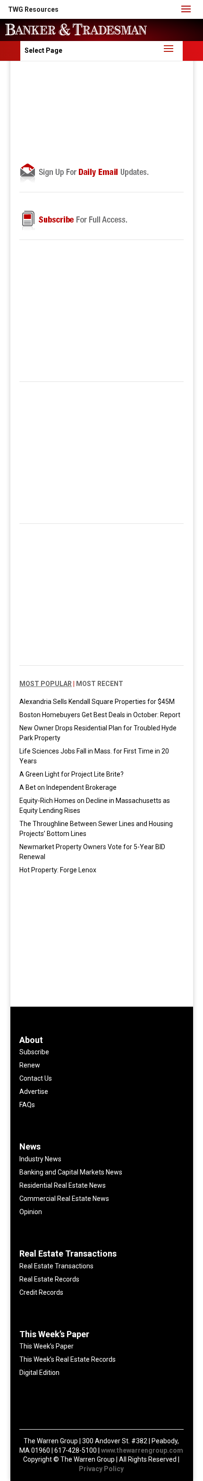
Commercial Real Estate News (64, 1198)
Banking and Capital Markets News (70, 1172)
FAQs (27, 1105)
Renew (29, 1065)
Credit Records (41, 1292)
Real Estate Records (49, 1279)
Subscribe (34, 1052)
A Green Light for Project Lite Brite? (71, 774)
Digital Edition (39, 1372)
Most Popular (45, 683)
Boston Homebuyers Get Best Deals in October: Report (99, 715)
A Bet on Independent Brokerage (68, 787)
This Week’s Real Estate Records (67, 1359)
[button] (33, 9)
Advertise (33, 1091)
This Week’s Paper (46, 1346)
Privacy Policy (101, 1469)
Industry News (40, 1159)
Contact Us (35, 1078)
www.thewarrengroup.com (142, 1450)
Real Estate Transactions (56, 1266)
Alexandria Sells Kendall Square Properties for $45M (97, 701)
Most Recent (99, 683)
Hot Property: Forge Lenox (57, 870)
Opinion (30, 1212)
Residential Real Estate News (62, 1185)
